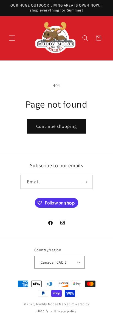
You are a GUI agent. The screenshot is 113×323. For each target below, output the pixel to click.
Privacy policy (65, 311)
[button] (12, 38)
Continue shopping (56, 126)
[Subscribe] (85, 182)
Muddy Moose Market (53, 304)
